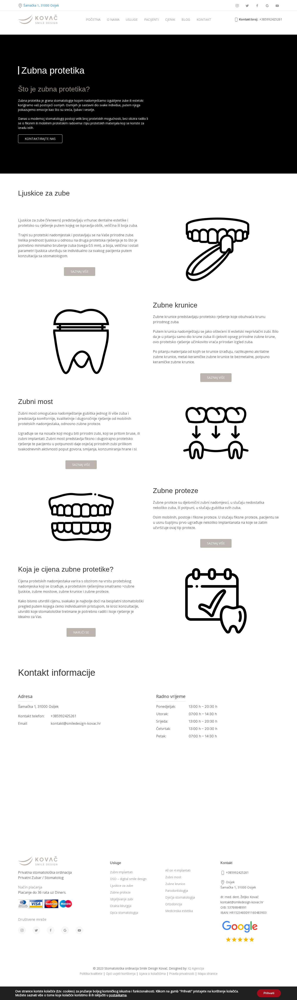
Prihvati (269, 993)
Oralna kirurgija (120, 906)
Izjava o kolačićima (152, 973)
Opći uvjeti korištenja (120, 973)
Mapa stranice (208, 973)
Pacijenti (151, 19)
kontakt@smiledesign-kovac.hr (76, 723)
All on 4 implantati (177, 870)
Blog (186, 19)
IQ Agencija (196, 968)
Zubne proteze (120, 892)
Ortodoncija (173, 904)
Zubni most (173, 877)
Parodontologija (176, 891)
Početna (93, 19)
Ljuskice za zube (121, 885)
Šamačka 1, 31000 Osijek (41, 5)
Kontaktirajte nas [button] (40, 139)
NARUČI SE (81, 632)
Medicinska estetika (179, 911)
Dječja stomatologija (180, 897)
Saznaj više (79, 271)
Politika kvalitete (91, 973)
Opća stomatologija (124, 912)
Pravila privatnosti (181, 973)
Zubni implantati (121, 872)
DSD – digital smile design (128, 879)
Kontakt (204, 19)
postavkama (118, 995)
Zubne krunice (175, 884)
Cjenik (170, 19)
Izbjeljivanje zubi (121, 899)
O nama (113, 19)
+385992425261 (270, 19)
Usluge (132, 19)
